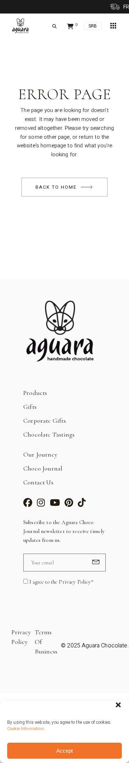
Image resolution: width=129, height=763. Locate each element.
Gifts (30, 407)
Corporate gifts (44, 420)
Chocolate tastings (49, 434)
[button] (118, 704)
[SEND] (94, 562)
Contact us (38, 482)
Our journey (40, 454)
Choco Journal (42, 468)
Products (35, 393)
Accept (64, 751)
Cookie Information (25, 729)
